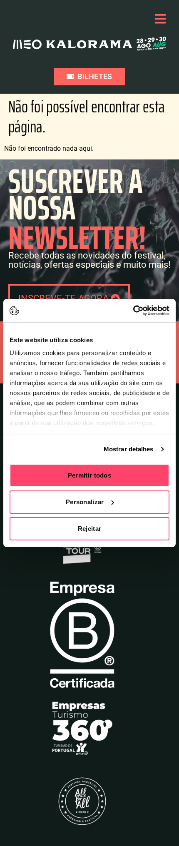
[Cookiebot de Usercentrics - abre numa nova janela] (133, 310)
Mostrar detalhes (129, 449)
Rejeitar (89, 528)
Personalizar (85, 501)
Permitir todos (89, 475)
